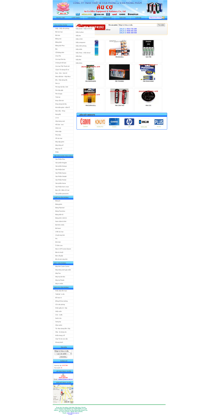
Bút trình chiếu (59, 225)
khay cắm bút (59, 100)
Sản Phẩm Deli (60, 169)
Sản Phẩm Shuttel (61, 176)
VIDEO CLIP (107, 18)
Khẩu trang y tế (60, 335)
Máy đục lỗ (58, 148)
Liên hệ (138, 18)
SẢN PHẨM (91, 18)
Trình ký (57, 97)
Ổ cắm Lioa (58, 245)
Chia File (58, 56)
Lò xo (57, 118)
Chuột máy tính (60, 235)
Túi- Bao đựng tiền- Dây (62, 328)
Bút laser (58, 228)
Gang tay (58, 322)
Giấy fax (78, 35)
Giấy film (78, 59)
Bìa (56, 49)
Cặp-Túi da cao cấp (61, 339)
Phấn (57, 152)
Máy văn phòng (60, 263)
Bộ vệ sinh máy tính (61, 259)
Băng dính (58, 42)
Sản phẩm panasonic (62, 193)
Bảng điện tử (59, 214)
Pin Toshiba (119, 81)
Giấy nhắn (79, 49)
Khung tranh (59, 342)
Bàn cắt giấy (59, 256)
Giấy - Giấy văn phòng (62, 28)
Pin (56, 238)
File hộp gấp (59, 90)
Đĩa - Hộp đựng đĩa (61, 80)
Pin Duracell (91, 105)
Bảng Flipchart (59, 208)
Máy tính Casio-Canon (62, 266)
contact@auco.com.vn (65, 379)
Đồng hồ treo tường (61, 301)
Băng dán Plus (60, 45)
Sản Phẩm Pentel (60, 180)
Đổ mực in (58, 297)
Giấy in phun (80, 32)
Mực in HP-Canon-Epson (63, 249)
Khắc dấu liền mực (61, 291)
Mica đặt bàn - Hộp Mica (62, 76)
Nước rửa (58, 318)
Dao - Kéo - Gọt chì (61, 73)
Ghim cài (58, 128)
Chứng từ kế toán (60, 63)
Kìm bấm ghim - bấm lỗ (62, 107)
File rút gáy (58, 94)
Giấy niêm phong (81, 46)
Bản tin (123, 18)
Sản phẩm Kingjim (61, 163)
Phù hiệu (58, 135)
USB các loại (59, 232)
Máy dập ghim (59, 142)
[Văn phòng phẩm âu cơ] (63, 375)
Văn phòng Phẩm (60, 25)
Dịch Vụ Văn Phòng (61, 287)
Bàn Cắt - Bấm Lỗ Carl (62, 190)
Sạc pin (148, 57)
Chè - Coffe (58, 315)
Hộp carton (58, 325)
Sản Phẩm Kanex (60, 173)
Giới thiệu (76, 18)
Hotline (63, 376)
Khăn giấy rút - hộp (61, 308)
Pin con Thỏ (119, 105)
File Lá (57, 83)
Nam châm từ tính (60, 221)
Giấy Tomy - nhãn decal (83, 53)
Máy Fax (58, 273)
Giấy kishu (79, 63)
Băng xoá (58, 39)
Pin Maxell (120, 57)
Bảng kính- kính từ (61, 218)
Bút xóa (57, 35)
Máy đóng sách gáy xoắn (63, 270)
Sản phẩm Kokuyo (61, 166)
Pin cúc (148, 105)
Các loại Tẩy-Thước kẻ (62, 66)
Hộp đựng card (60, 121)
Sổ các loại (58, 138)
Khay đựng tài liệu (61, 104)
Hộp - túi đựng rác (61, 332)
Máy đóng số (59, 145)
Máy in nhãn (59, 283)
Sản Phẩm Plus (60, 159)
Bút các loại (59, 32)
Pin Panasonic (148, 81)
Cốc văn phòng (60, 304)
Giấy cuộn (58, 311)
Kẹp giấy (58, 114)
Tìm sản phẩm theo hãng (63, 156)
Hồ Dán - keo (59, 124)
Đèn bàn (58, 242)
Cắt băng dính (59, 52)
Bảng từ (57, 201)
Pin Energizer (90, 81)
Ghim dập (58, 131)
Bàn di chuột (59, 252)
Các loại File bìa (60, 59)
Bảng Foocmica (60, 211)
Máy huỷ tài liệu (60, 277)
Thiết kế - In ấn (60, 294)
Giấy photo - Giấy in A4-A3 (84, 29)
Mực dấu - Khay (60, 111)
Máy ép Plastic (59, 280)
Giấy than (79, 56)
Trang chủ (60, 18)
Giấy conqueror (80, 42)
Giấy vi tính (79, 39)
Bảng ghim (58, 204)
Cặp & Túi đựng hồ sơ (62, 70)
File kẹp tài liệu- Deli (61, 87)
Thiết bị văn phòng (61, 197)
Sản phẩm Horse (60, 183)
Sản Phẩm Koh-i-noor (62, 187)
